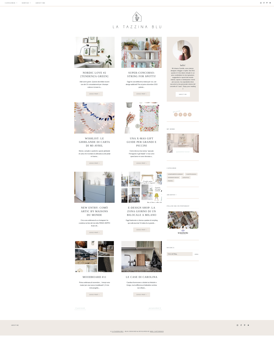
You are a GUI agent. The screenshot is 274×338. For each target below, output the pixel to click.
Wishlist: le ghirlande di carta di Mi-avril (94, 142)
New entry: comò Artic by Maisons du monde (94, 211)
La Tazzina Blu (118, 331)
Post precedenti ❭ (155, 308)
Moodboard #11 (94, 277)
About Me (40, 3)
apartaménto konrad (175, 174)
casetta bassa (191, 174)
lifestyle (186, 177)
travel (170, 180)
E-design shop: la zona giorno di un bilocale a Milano (141, 211)
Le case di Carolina (141, 277)
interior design (173, 177)
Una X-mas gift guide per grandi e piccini (142, 142)
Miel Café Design (157, 331)
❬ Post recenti (80, 308)
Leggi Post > (94, 93)
